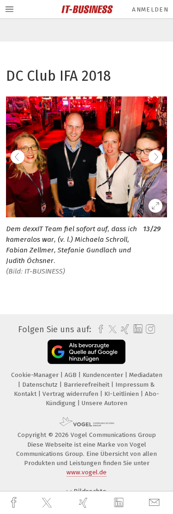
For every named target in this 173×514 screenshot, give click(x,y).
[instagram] (149, 329)
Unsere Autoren (104, 403)
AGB (71, 375)
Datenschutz (41, 384)
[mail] (155, 503)
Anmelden (150, 9)
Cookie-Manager (35, 375)
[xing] (84, 502)
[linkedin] (120, 503)
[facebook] (14, 503)
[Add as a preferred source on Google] (86, 352)
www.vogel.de (86, 472)
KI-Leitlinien (122, 394)
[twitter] (48, 502)
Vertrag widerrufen (71, 394)
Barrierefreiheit (87, 384)
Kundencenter (104, 375)
